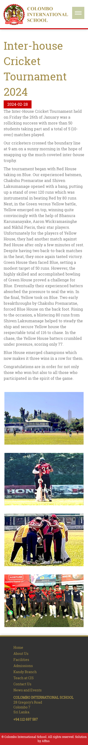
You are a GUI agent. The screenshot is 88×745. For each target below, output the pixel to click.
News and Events (27, 690)
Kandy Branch (25, 671)
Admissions (23, 665)
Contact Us (22, 684)
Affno (46, 741)
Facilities (21, 659)
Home (18, 647)
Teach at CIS (23, 678)
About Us (20, 653)
